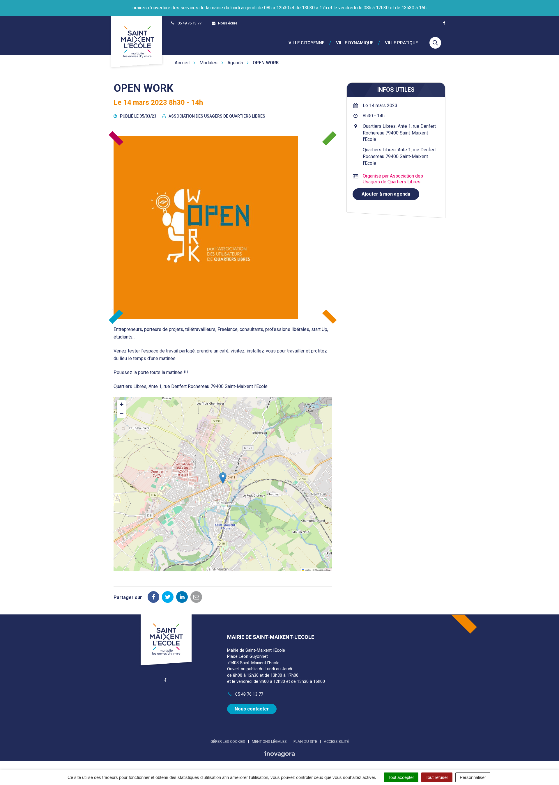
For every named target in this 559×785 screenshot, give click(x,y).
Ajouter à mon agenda (386, 194)
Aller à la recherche (88, 3)
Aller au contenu (49, 3)
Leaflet (307, 569)
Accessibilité (336, 741)
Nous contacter (252, 709)
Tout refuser (437, 777)
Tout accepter (401, 777)
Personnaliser (473, 777)
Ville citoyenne (306, 42)
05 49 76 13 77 (248, 694)
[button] (223, 478)
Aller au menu (15, 3)
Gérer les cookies (227, 741)
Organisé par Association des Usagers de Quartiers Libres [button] (393, 179)
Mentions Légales (269, 741)
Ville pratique (401, 42)
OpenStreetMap (322, 569)
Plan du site (305, 741)
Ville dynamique (354, 42)
